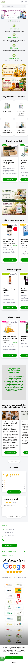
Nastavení (14, 662)
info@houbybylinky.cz (10, 529)
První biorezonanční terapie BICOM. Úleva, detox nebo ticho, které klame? (10, 423)
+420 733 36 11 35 (9, 535)
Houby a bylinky (22, 577)
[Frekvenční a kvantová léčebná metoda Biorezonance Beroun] (10, 618)
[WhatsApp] (3, 539)
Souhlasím (14, 658)
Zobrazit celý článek (10, 452)
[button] (26, 506)
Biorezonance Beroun (14, 580)
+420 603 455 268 (9, 532)
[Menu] (26, 2)
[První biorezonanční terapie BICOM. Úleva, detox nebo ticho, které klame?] (10, 415)
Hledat (24, 6)
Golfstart (15, 577)
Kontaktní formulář (9, 545)
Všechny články (14, 461)
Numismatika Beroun (7, 577)
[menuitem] (7, 111)
